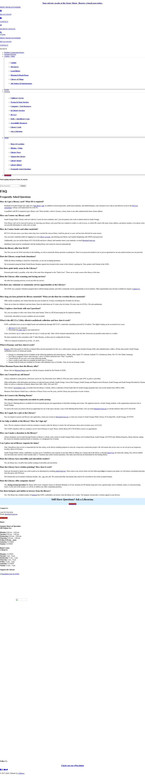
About (6, 138)
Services (7, 92)
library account (45, 237)
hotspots (34, 495)
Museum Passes (20, 370)
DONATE (7, 175)
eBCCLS (11, 328)
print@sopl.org (61, 471)
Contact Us (72, 504)
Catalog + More (9, 56)
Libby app (21, 330)
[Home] (2, 34)
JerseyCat (110, 453)
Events (6, 90)
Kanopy (7, 349)
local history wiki (19, 388)
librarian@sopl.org (88, 240)
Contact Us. (136, 289)
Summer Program (10, 54)
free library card (39, 206)
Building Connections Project (14, 52)
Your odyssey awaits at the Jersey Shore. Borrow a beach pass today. (72, 3)
